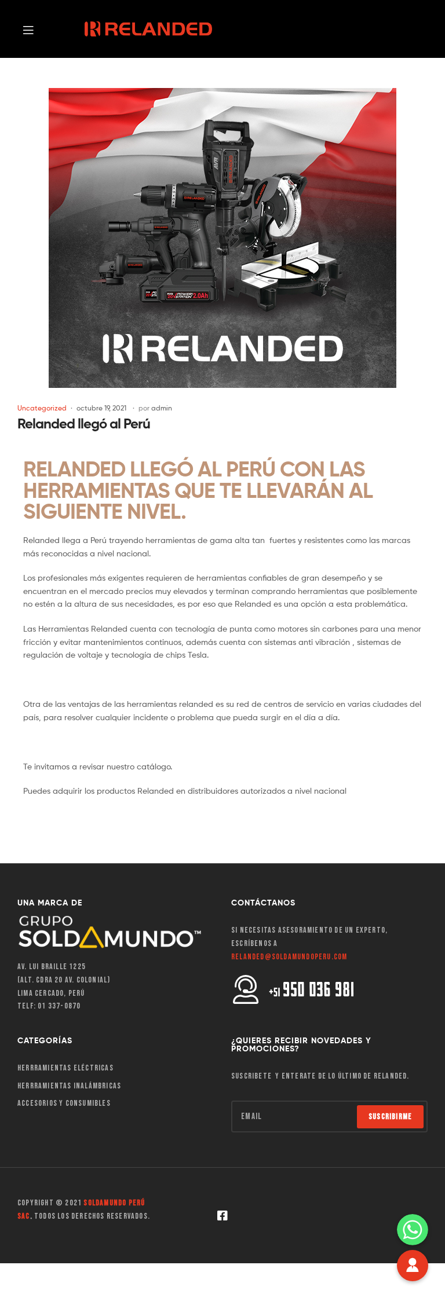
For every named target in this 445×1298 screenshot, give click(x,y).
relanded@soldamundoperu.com (289, 957)
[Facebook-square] (222, 1216)
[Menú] (48, 29)
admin (161, 408)
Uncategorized (42, 408)
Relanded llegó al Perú (83, 423)
